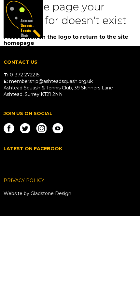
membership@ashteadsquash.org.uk (51, 81)
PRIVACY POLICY (24, 180)
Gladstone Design (51, 193)
